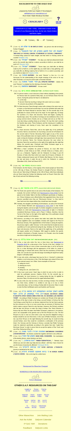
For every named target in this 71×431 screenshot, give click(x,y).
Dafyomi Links (41, 428)
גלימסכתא (27, 406)
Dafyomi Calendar (43, 420)
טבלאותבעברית (33, 401)
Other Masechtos (26, 415)
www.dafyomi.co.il (41, 13)
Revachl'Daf (46, 395)
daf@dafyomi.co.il (29, 13)
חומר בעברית (29, 424)
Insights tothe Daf (28, 390)
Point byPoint (44, 390)
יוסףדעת (39, 401)
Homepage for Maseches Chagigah (35, 372)
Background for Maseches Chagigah (35, 366)
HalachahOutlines (25, 395)
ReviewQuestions (36, 390)
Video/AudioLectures (42, 406)
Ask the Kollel (26, 420)
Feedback (27, 428)
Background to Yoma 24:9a (48, 193)
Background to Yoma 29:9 (44, 205)
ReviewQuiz (26, 401)
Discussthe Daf (34, 406)
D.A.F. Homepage (35, 380)
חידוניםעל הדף (44, 401)
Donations (42, 424)
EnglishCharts (39, 395)
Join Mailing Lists (45, 415)
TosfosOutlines (32, 395)
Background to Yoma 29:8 (40, 210)
